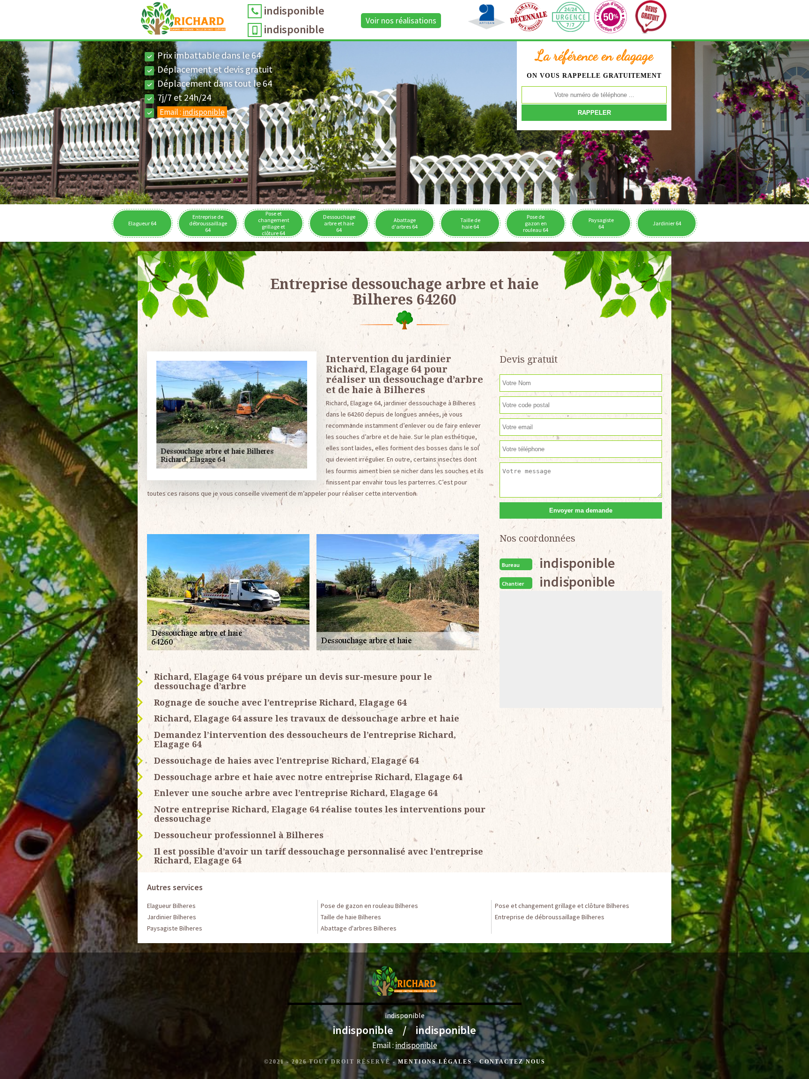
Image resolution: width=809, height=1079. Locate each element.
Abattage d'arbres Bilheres (359, 928)
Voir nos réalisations (401, 20)
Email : (192, 112)
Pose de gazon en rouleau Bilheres (369, 905)
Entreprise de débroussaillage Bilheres (549, 917)
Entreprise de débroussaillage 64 (208, 223)
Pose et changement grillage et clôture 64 (273, 223)
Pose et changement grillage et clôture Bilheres (562, 905)
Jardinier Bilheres (171, 917)
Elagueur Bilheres (171, 905)
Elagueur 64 (142, 223)
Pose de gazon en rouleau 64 (535, 223)
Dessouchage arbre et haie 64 (339, 223)
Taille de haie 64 (470, 223)
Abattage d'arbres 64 (404, 223)
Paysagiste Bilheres (174, 928)
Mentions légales (435, 1061)
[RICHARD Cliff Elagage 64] (183, 20)
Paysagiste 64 (601, 223)
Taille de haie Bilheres (351, 917)
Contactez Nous (512, 1061)
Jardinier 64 (667, 223)
